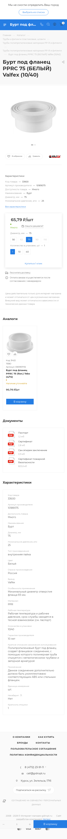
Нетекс (47, 819)
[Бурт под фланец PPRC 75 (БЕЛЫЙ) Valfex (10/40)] (33, 116)
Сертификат (25, 441)
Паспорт (23, 432)
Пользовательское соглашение (33, 749)
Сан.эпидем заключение (32, 450)
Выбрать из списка (34, 12)
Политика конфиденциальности (33, 755)
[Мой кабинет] (54, 24)
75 (29, 239)
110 (45, 239)
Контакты (43, 743)
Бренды (22, 743)
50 (13, 239)
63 (21, 239)
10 (19, 251)
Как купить (46, 737)
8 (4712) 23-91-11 (34, 767)
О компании (21, 737)
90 (37, 239)
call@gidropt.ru (36, 773)
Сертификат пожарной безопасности (31, 461)
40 (27, 251)
